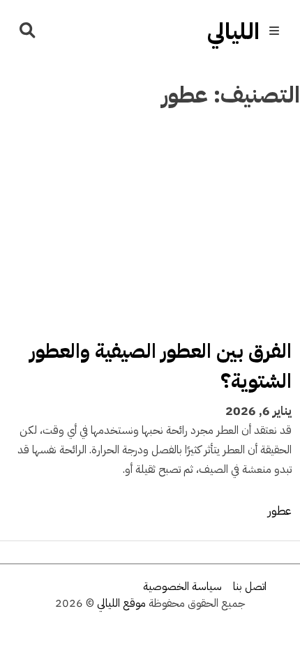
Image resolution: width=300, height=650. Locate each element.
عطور (280, 510)
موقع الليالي (121, 603)
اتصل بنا (250, 586)
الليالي (233, 31)
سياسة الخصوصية (182, 586)
